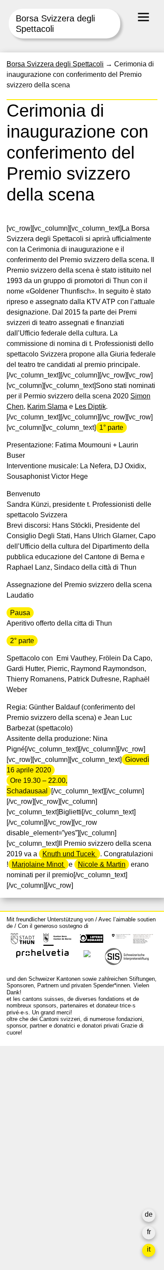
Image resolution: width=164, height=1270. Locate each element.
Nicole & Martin (102, 864)
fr (149, 1231)
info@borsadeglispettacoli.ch (52, 1091)
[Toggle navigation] (143, 17)
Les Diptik (90, 406)
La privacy (22, 1199)
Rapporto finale (30, 1188)
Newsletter (23, 1216)
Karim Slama (47, 406)
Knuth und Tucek (69, 854)
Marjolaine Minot (38, 864)
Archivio (19, 1157)
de (149, 1214)
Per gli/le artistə (31, 1167)
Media (16, 1178)
